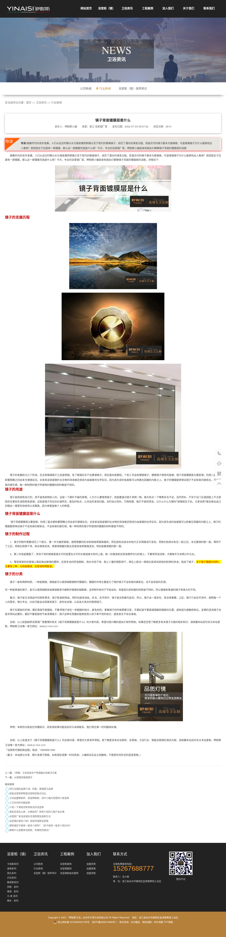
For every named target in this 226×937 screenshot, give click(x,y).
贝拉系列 (11, 877)
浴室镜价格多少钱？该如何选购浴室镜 (28, 820)
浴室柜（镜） (106, 8)
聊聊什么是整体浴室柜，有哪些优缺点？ (30, 830)
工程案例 (147, 8)
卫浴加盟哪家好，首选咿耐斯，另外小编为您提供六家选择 (39, 797)
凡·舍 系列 (12, 896)
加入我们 (168, 8)
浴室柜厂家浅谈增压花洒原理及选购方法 (30, 816)
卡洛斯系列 (13, 863)
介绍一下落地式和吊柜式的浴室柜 (26, 807)
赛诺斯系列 (13, 882)
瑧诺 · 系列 (12, 891)
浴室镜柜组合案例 (69, 873)
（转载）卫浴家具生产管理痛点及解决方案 (35, 772)
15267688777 (219, 453)
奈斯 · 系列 (12, 886)
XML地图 (158, 922)
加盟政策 (91, 868)
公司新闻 (85, 88)
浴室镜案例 (66, 868)
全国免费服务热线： (133, 866)
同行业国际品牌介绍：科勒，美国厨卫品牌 (31, 788)
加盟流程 (91, 873)
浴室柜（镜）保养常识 (133, 88)
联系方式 (120, 854)
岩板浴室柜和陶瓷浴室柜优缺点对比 (27, 793)
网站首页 (86, 8)
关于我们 (188, 8)
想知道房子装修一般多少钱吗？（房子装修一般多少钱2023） (40, 825)
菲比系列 (11, 873)
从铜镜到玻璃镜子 (23, 777)
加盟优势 (91, 863)
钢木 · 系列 (12, 900)
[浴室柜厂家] (28, 9)
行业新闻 (105, 88)
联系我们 (209, 8)
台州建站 (135, 922)
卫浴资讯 (127, 8)
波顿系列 (11, 868)
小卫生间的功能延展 (19, 802)
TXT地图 (168, 922)
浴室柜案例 (66, 863)
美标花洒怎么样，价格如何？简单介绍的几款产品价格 (36, 811)
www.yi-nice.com (49, 626)
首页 (28, 102)
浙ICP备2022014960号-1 (104, 922)
